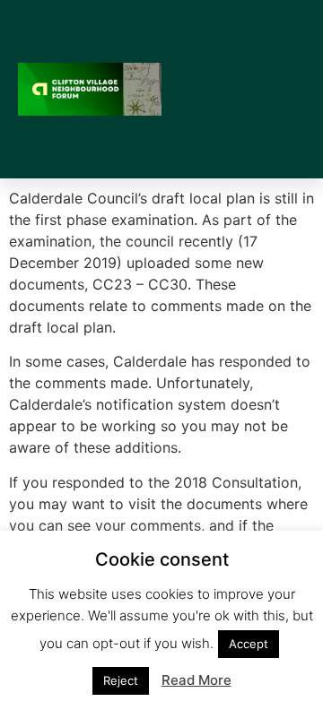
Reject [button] (120, 680)
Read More (196, 679)
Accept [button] (248, 643)
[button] (291, 90)
